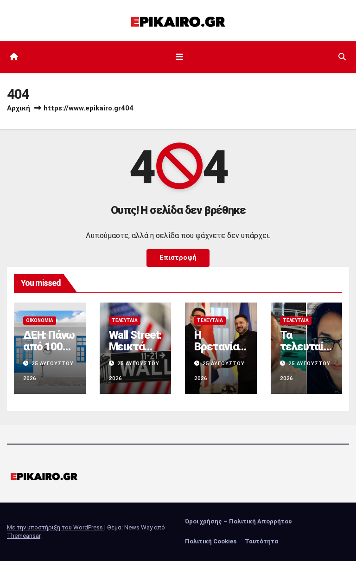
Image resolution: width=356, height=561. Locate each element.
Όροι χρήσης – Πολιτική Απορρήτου (238, 521)
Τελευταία (125, 320)
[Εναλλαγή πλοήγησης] (180, 57)
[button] (342, 56)
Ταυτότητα (261, 541)
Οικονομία (39, 320)
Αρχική (18, 108)
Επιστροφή (178, 258)
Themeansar (23, 535)
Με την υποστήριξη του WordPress (55, 527)
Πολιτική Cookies (210, 541)
